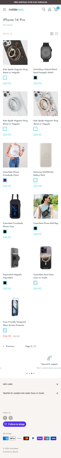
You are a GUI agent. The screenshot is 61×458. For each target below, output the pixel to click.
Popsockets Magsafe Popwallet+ (12, 276)
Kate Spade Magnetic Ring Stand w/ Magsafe (15, 71)
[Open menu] (4, 9)
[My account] (49, 9)
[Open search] (43, 9)
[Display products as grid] (51, 33)
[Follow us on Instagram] (11, 418)
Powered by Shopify (10, 451)
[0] (55, 9)
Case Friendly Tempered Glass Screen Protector (14, 323)
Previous (10, 346)
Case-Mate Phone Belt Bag (45, 223)
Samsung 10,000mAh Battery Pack (43, 173)
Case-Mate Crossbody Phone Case (13, 225)
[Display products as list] (56, 33)
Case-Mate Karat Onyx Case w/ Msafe (43, 276)
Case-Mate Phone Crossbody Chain (11, 173)
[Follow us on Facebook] (5, 418)
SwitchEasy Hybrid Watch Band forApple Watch (45, 71)
